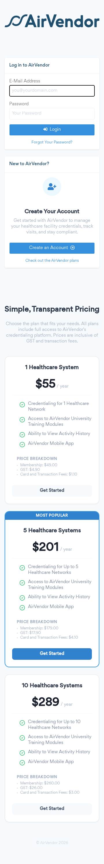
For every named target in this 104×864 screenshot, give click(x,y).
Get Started (52, 491)
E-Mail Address (24, 81)
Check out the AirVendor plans (52, 261)
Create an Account (48, 248)
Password (19, 104)
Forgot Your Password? (52, 142)
